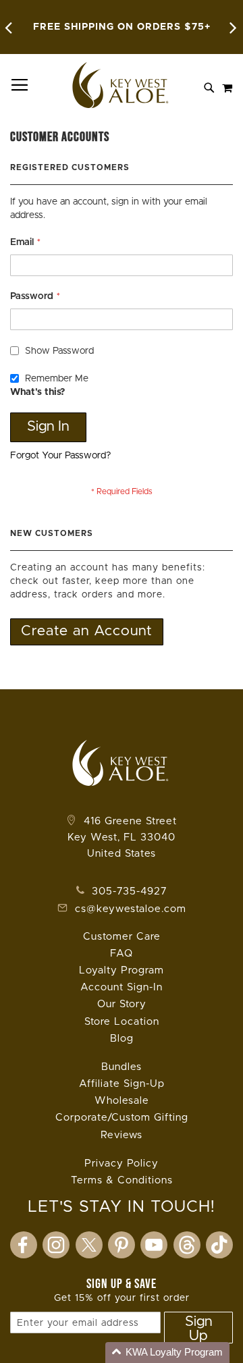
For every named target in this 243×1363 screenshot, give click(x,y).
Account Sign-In (121, 987)
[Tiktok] (219, 1244)
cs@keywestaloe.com (130, 909)
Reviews (121, 1135)
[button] (167, 1352)
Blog (122, 1039)
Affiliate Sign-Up (122, 1084)
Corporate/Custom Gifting (121, 1118)
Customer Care (122, 937)
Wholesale (121, 1101)
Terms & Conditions (122, 1180)
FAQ (121, 953)
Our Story (121, 1004)
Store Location (121, 1022)
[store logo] (121, 85)
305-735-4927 (127, 891)
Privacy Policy (121, 1163)
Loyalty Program (121, 970)
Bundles (121, 1067)
